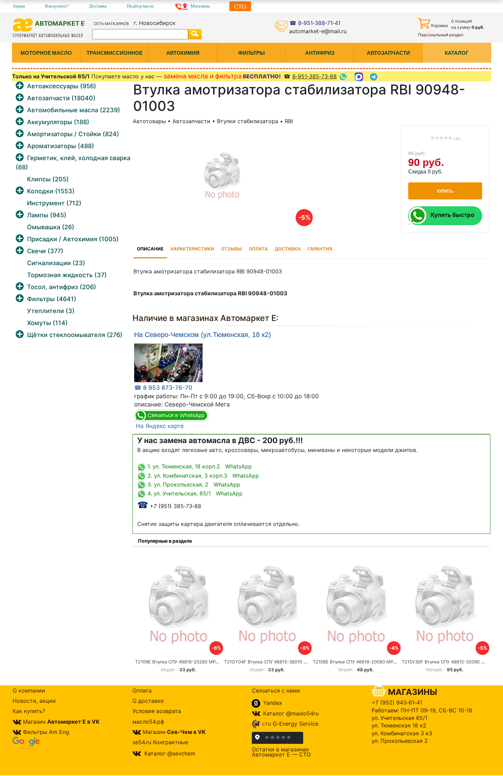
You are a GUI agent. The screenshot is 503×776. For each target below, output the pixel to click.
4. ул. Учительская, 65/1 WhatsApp (194, 493)
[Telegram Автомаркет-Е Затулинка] (374, 76)
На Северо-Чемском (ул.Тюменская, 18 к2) (202, 335)
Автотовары (149, 121)
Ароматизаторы (60, 146)
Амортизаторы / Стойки (73, 134)
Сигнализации (56, 263)
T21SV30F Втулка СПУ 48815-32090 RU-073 (449, 661)
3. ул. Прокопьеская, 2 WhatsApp (193, 484)
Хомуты (47, 322)
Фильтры (51, 298)
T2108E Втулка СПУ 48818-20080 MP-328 (358, 661)
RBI (289, 121)
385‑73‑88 (169, 506)
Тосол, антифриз (61, 286)
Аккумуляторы (58, 122)
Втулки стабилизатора (247, 121)
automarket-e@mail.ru (318, 31)
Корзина (439, 25)
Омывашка (50, 227)
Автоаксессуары (61, 86)
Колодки (51, 191)
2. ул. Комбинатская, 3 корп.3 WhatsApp (202, 475)
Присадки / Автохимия (73, 239)
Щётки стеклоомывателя (74, 334)
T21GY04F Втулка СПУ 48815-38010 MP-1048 (273, 661)
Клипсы (48, 179)
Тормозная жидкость (67, 275)
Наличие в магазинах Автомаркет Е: (205, 318)
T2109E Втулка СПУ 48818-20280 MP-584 (180, 661)
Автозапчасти (61, 98)
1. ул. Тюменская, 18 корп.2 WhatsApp (199, 466)
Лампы (46, 215)
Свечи (45, 251)
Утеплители (51, 310)
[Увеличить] (168, 362)
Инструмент (54, 203)
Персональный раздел (440, 34)
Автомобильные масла (73, 110)
